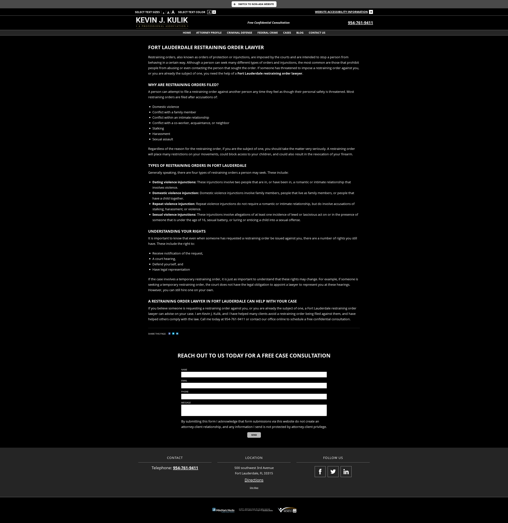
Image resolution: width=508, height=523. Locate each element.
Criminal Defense (239, 32)
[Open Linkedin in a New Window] (346, 471)
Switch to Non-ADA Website (256, 4)
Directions (254, 479)
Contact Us (317, 32)
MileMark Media (267, 510)
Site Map (254, 487)
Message (186, 402)
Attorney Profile (209, 32)
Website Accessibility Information (341, 12)
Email (184, 380)
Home (187, 32)
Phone (185, 391)
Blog (299, 32)
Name (184, 369)
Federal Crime (267, 32)
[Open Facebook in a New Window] (320, 471)
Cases (287, 32)
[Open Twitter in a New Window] (333, 471)
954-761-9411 (360, 22)
